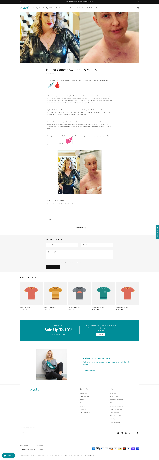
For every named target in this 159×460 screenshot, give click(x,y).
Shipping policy (68, 455)
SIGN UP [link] (101, 334)
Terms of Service (115, 412)
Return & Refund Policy (117, 416)
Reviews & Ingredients (116, 399)
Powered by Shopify (31, 455)
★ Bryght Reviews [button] (157, 232)
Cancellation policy (78, 455)
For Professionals (85, 412)
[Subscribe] (51, 433)
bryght (25, 455)
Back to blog (81, 228)
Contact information (90, 455)
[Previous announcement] (20, 1)
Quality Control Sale (116, 409)
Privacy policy (50, 455)
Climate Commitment (116, 406)
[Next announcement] (139, 1)
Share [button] (49, 219)
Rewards (82, 403)
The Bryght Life (84, 396)
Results (82, 399)
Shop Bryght (83, 393)
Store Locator (114, 396)
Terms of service (59, 455)
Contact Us (83, 409)
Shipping (112, 419)
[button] (36, 8)
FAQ (111, 403)
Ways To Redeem (90, 370)
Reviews (82, 406)
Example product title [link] (25, 307)
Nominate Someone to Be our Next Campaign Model (62, 204)
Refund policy (41, 455)
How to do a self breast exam (56, 200)
